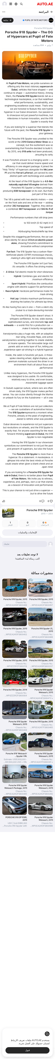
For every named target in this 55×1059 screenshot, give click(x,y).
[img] (23, 20)
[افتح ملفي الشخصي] (4, 4)
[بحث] (21, 4)
